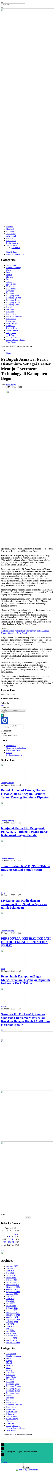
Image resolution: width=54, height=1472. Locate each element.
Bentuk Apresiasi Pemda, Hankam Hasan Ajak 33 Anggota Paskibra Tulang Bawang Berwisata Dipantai (25, 794)
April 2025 (10, 1303)
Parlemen (10, 312)
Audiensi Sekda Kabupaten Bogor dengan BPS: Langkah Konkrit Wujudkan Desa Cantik (25, 632)
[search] (2, 2)
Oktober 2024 (12, 1317)
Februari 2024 (12, 1336)
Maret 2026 (11, 1278)
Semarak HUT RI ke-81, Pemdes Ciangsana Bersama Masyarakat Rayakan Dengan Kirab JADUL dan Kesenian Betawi (25, 1019)
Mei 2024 (10, 1329)
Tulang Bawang (13, 337)
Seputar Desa (11, 328)
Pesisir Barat (11, 323)
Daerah (9, 274)
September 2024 (13, 1319)
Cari (3, 1214)
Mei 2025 (10, 1301)
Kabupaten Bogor (13, 750)
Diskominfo (11, 746)
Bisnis (8, 270)
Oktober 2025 (12, 1289)
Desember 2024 (12, 1312)
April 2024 (10, 1331)
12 (8, 1239)
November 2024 (13, 1315)
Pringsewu (10, 326)
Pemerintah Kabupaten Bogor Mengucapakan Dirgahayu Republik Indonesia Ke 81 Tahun (25, 980)
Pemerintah (11, 314)
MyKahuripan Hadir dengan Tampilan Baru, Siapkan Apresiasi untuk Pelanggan (24, 904)
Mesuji (9, 307)
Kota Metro (11, 288)
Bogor (9, 272)
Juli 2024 (10, 1324)
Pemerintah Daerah (14, 316)
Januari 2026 (11, 1282)
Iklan (8, 279)
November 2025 (13, 1287)
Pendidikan (11, 319)
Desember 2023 (12, 1340)
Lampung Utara (12, 305)
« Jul (3, 1250)
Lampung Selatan (13, 298)
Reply (4, 1462)
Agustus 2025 (12, 1294)
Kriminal (10, 291)
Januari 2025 (11, 1310)
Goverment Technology (16, 748)
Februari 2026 (12, 1280)
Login (3, 705)
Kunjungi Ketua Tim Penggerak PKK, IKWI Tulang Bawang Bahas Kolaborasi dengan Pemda (24, 832)
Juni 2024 (10, 1326)
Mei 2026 (10, 1273)
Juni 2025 (10, 1298)
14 (13, 1239)
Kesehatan (10, 286)
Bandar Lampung (13, 267)
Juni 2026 (10, 1271)
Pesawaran (10, 321)
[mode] (2, 7)
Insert (27, 1467)
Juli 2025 (10, 1296)
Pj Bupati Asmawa (14, 755)
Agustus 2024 (12, 1322)
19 (8, 1242)
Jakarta (9, 281)
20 (10, 1242)
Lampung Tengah (13, 300)
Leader (9, 752)
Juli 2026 (10, 1268)
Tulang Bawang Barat (15, 339)
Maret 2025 (11, 1305)
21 (13, 1242)
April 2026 (10, 1275)
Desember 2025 (12, 1285)
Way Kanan (11, 342)
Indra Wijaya (11, 385)
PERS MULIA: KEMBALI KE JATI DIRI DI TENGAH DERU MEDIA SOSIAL (26, 942)
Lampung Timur (13, 302)
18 (5, 1242)
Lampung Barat (12, 295)
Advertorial (11, 265)
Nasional (10, 309)
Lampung (10, 293)
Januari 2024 (11, 1338)
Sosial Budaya (12, 330)
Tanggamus (11, 332)
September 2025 (13, 1292)
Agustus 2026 (12, 1266)
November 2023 (13, 1343)
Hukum (9, 277)
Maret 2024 (11, 1333)
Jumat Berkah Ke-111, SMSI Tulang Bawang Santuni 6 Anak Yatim (25, 867)
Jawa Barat (10, 284)
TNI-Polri (10, 335)
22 (16, 1242)
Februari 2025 (12, 1308)
